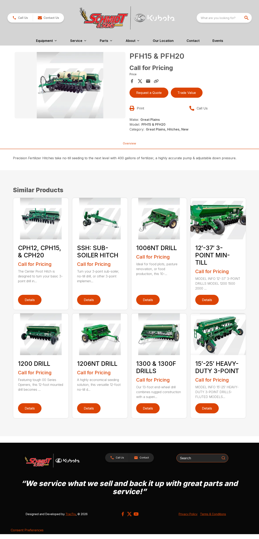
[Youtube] (136, 514)
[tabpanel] (70, 86)
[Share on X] (140, 81)
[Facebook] (122, 514)
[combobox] (224, 18)
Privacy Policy (188, 514)
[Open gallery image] (70, 85)
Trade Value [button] (186, 93)
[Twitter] (129, 514)
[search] (247, 17)
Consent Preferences (27, 530)
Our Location (163, 41)
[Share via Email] (148, 81)
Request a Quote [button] (149, 93)
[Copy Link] (156, 81)
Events (217, 41)
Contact (193, 41)
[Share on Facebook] (132, 81)
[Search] (223, 458)
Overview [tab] (129, 143)
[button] (20, 17)
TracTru (71, 514)
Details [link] (30, 300)
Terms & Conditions (213, 514)
